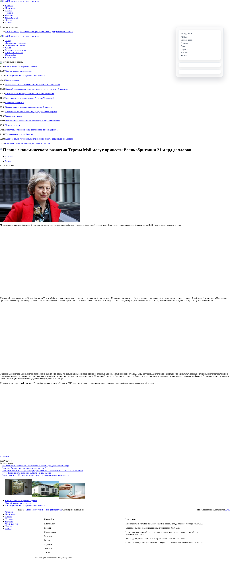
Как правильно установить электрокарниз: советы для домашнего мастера (39, 31)
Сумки (8, 48)
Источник (4, 456)
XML (227, 510)
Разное (8, 22)
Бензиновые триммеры (15, 50)
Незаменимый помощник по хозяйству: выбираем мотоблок (32, 121)
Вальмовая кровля (13, 116)
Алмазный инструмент (15, 45)
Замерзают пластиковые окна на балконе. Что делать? (29, 98)
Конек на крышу (12, 80)
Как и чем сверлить (14, 52)
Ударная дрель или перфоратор (19, 134)
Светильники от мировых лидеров (21, 66)
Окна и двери (11, 18)
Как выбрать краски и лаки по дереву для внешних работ (31, 112)
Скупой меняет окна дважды (18, 71)
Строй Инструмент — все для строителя (44, 510)
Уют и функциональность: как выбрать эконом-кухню (26, 473)
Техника (9, 13)
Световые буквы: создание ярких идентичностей (27, 143)
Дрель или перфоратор (15, 43)
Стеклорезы (10, 57)
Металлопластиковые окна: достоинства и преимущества (31, 130)
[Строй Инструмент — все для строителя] (19, 1)
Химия (8, 20)
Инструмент (11, 8)
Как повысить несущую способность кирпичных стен (29, 93)
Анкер (8, 40)
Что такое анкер (12, 125)
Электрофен (10, 55)
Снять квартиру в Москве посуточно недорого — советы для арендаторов (35, 475)
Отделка (9, 15)
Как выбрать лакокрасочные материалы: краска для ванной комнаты (36, 89)
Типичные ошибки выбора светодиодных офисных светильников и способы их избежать (42, 470)
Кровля (8, 10)
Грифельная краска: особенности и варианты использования (32, 84)
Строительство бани (14, 102)
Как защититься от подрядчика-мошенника (25, 75)
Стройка (9, 6)
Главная (9, 156)
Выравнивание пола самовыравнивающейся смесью (29, 107)
